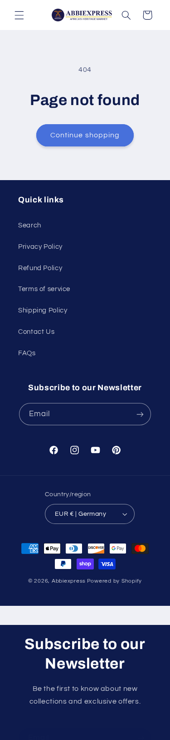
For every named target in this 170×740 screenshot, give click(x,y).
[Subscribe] (140, 414)
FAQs (27, 353)
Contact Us (36, 331)
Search (29, 225)
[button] (19, 15)
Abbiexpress (69, 581)
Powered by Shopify (114, 581)
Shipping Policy (42, 310)
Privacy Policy (40, 246)
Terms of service (44, 289)
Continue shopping (85, 135)
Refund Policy (40, 268)
